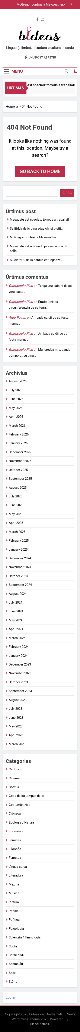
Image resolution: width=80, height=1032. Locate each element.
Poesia (14, 911)
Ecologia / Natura (21, 822)
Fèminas (15, 840)
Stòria (13, 982)
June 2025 (16, 505)
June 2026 (16, 399)
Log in (10, 997)
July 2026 (15, 390)
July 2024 (15, 602)
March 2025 (17, 532)
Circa (67, 193)
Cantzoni (15, 769)
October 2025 (18, 470)
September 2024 (20, 585)
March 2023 (17, 744)
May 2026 (15, 408)
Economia (16, 831)
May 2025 (15, 514)
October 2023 (18, 682)
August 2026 (17, 381)
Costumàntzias (19, 805)
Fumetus (15, 858)
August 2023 (17, 700)
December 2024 (20, 558)
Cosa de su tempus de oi (26, 796)
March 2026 (17, 426)
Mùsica (14, 893)
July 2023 (15, 709)
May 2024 (15, 620)
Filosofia (15, 849)
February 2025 (19, 540)
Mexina (14, 884)
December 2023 (20, 664)
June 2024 (16, 611)
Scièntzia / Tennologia (25, 937)
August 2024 (17, 594)
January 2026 (18, 443)
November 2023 (20, 673)
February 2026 (19, 434)
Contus (14, 787)
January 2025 (18, 549)
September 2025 (20, 479)
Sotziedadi (16, 955)
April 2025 (16, 523)
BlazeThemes (39, 1024)
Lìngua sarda (18, 867)
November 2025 (20, 461)
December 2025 (20, 452)
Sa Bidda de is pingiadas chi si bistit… (36, 228)
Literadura (16, 875)
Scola (13, 946)
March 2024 (17, 638)
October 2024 (18, 576)
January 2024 (18, 656)
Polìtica (14, 920)
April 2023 (16, 735)
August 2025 (17, 488)
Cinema (14, 778)
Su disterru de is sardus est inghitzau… (37, 260)
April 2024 (16, 629)
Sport (12, 973)
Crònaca (15, 813)
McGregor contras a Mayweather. (40, 4)
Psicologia (16, 929)
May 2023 (15, 726)
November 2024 (20, 567)
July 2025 (15, 496)
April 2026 (16, 417)
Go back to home (40, 171)
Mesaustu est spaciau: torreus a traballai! (41, 85)
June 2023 (16, 718)
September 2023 (20, 691)
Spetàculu (16, 964)
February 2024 (19, 647)
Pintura (14, 902)
